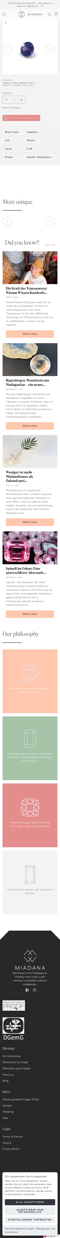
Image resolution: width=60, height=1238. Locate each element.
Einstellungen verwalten (30, 1219)
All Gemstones (12, 1056)
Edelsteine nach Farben (17, 1068)
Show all (50, 244)
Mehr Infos (30, 334)
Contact (7, 1105)
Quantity (7, 93)
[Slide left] (7, 49)
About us (8, 1074)
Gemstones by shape (15, 1062)
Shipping (8, 1111)
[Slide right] (49, 49)
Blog (5, 1081)
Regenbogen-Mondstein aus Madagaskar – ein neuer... (27, 382)
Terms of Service (13, 1136)
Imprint (7, 1143)
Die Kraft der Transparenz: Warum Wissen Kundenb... (26, 290)
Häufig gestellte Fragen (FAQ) (21, 1099)
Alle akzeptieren (30, 1202)
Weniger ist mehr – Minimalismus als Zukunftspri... (20, 476)
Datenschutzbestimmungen (19, 1228)
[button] (3, 14)
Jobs (5, 1118)
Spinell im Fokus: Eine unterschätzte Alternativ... (26, 570)
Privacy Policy (11, 1149)
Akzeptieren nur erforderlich (30, 1211)
